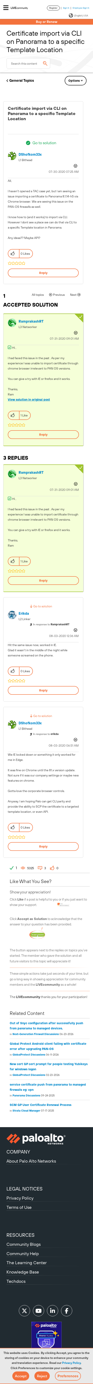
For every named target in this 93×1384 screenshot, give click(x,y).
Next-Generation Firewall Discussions (36, 1034)
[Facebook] (66, 1310)
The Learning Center (26, 1262)
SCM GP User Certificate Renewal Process (40, 1105)
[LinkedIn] (52, 1310)
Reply (43, 273)
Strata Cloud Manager (26, 1110)
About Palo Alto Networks (31, 1160)
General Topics (21, 80)
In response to (51, 624)
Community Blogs (23, 1244)
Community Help (22, 1253)
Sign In (66, 8)
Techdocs (16, 1281)
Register (53, 8)
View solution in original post (29, 399)
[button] (20, 1376)
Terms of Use (19, 1207)
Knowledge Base (22, 1271)
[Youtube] (38, 1310)
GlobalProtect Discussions (29, 1054)
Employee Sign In (81, 8)
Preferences (68, 1376)
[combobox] (28, 63)
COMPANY (18, 1152)
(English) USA (81, 15)
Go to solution (44, 143)
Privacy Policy (71, 1363)
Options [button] (74, 80)
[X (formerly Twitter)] (24, 1310)
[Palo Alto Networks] (46, 1139)
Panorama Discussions (26, 1095)
